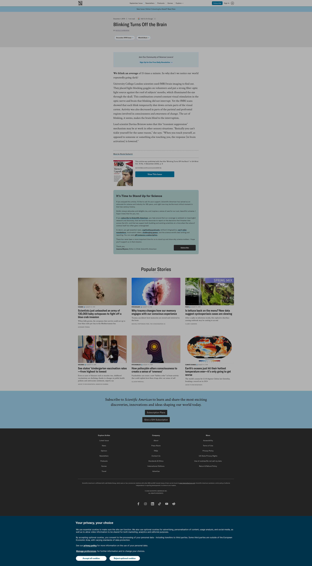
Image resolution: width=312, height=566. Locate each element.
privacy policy (90, 545)
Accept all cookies (91, 558)
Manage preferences (86, 551)
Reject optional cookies (125, 558)
